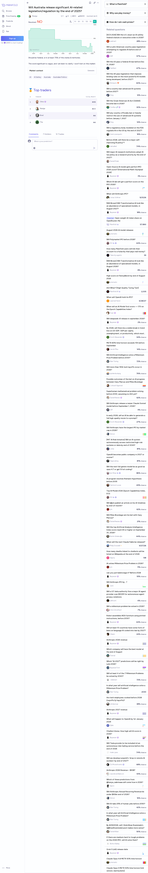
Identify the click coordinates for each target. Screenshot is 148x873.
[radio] (75, 21)
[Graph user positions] (70, 21)
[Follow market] (90, 3)
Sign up (12, 38)
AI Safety (37, 77)
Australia (47, 77)
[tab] (33, 134)
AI (30, 77)
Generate (91, 71)
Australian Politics (60, 77)
